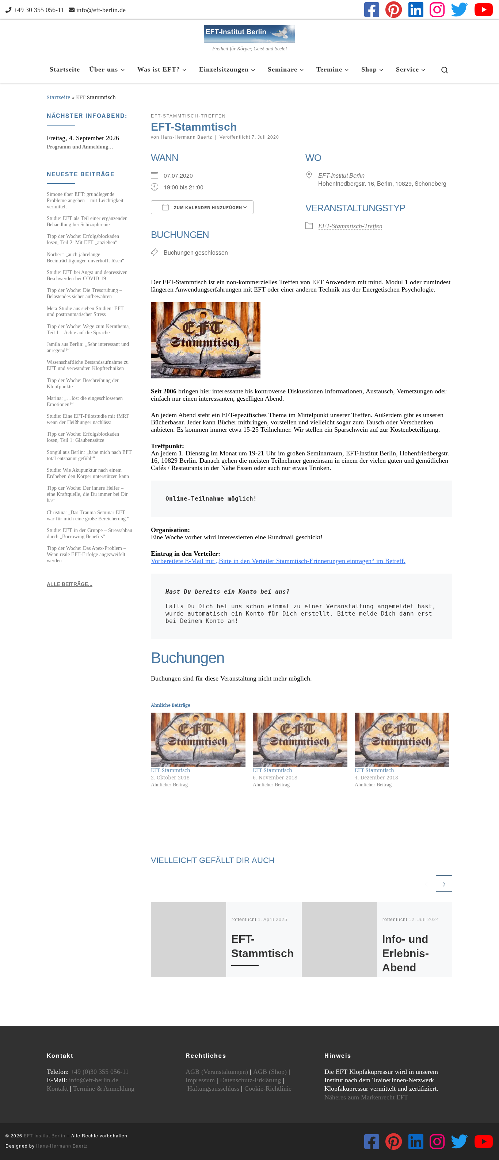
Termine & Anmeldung (103, 1088)
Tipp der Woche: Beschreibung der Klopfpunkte (83, 383)
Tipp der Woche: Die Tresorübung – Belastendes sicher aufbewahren (84, 293)
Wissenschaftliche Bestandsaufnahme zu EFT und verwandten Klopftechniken (88, 365)
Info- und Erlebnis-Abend (405, 953)
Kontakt (57, 1088)
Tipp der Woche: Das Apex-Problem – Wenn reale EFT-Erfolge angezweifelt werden (86, 554)
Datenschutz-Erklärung (250, 1080)
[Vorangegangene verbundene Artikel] (426, 883)
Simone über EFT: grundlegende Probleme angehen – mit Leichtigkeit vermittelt (85, 200)
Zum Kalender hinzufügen (207, 207)
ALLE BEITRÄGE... (69, 584)
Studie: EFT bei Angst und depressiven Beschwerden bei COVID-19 (87, 275)
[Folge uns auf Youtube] (484, 9)
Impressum (200, 1080)
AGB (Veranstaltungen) (217, 1071)
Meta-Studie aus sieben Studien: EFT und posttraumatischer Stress (85, 311)
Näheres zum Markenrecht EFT (366, 1097)
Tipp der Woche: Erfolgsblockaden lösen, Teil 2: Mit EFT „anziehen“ (83, 239)
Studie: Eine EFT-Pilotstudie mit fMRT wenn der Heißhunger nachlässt (88, 419)
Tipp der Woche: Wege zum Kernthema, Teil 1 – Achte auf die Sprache (88, 329)
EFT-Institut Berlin (341, 175)
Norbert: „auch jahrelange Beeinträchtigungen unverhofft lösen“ (85, 257)
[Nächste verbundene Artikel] (444, 883)
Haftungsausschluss (213, 1088)
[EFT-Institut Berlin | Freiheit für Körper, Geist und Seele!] (249, 32)
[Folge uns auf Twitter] (459, 9)
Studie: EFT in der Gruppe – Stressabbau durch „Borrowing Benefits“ (89, 533)
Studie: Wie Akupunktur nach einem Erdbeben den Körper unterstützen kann (88, 473)
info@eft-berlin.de (93, 1080)
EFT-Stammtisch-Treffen (350, 226)
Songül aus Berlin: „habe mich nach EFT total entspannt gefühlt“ (89, 455)
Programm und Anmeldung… (80, 147)
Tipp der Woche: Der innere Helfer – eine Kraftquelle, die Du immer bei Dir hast (87, 494)
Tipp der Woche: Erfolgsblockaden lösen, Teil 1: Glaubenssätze (83, 437)
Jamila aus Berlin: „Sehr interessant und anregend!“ (88, 347)
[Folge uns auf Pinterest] (393, 9)
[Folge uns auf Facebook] (371, 9)
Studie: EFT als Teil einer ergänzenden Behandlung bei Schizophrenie (87, 221)
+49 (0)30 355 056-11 (100, 1071)
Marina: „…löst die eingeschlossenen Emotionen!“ (85, 401)
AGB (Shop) (270, 1071)
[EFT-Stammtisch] (198, 740)
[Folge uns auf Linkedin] (415, 9)
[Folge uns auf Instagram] (437, 9)
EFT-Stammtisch (170, 770)
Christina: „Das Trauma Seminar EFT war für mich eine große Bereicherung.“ (88, 515)
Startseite (59, 97)
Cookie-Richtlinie (268, 1088)
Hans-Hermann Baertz (186, 137)
